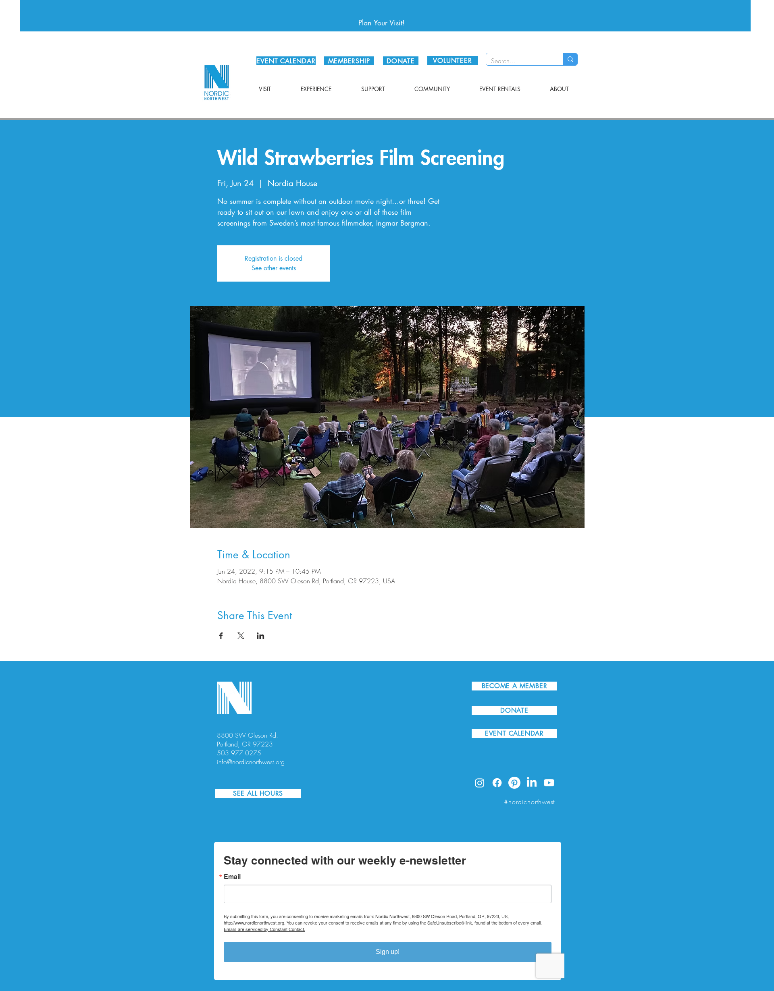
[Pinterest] (514, 783)
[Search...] (570, 59)
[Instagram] (480, 783)
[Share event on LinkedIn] (260, 635)
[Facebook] (497, 783)
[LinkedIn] (532, 783)
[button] (265, 89)
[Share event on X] (241, 635)
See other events (274, 268)
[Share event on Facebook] (221, 635)
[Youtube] (549, 783)
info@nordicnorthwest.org (251, 761)
